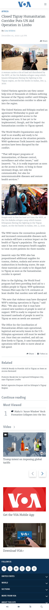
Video (7, 427)
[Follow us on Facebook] (4, 568)
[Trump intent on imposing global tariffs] (24, 444)
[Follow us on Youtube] (16, 568)
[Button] (43, 41)
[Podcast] (34, 568)
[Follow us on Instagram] (22, 568)
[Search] (41, 606)
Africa (5, 11)
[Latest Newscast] (7, 606)
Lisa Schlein (9, 31)
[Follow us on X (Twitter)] (10, 568)
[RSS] (28, 568)
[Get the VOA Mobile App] (24, 499)
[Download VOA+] (24, 535)
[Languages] (30, 606)
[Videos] (19, 606)
